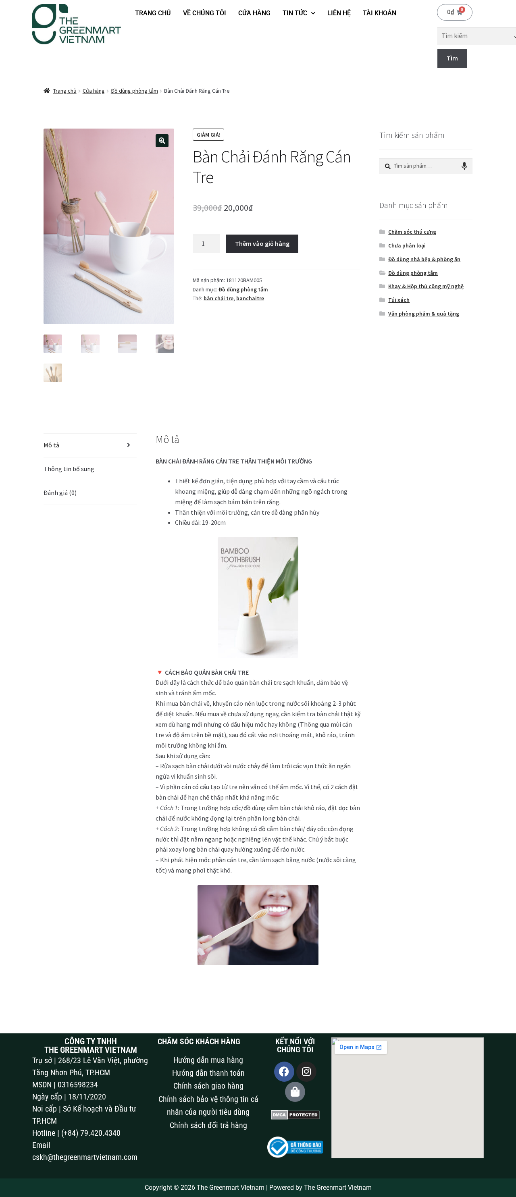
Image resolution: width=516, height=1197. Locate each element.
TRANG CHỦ (153, 13)
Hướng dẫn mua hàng (208, 1060)
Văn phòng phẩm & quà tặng (423, 313)
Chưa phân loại (407, 245)
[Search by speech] (464, 166)
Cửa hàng (94, 90)
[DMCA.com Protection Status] (295, 1115)
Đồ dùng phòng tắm (134, 90)
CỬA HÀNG (254, 13)
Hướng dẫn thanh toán (208, 1073)
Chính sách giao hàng (208, 1086)
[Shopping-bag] (295, 1092)
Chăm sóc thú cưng (412, 231)
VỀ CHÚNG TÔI (204, 13)
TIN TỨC (295, 13)
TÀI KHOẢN (379, 13)
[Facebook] (284, 1072)
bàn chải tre (218, 298)
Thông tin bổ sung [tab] (69, 469)
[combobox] (425, 166)
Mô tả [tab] (51, 445)
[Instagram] (306, 1072)
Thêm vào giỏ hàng (262, 243)
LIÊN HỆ (339, 13)
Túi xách (399, 299)
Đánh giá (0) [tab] (60, 492)
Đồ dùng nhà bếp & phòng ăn (424, 259)
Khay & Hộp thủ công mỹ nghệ (426, 286)
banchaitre (250, 298)
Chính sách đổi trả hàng (208, 1125)
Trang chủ (65, 90)
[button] (162, 140)
